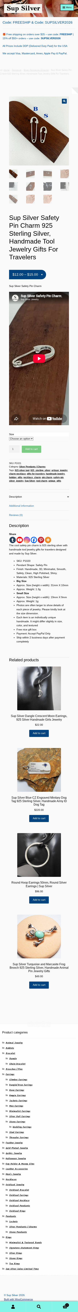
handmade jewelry (55, 474)
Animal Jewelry (14, 1043)
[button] (64, 101)
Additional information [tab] (21, 505)
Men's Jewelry (13, 1174)
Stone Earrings (17, 1121)
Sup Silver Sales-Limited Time (22, 1269)
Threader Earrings (18, 1137)
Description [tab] (15, 496)
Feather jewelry (14, 1143)
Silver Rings (15, 1253)
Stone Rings (15, 1258)
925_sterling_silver (40, 470)
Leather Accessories (17, 1169)
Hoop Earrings (16, 1090)
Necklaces (11, 1179)
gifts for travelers (36, 474)
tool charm (41, 481)
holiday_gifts (15, 477)
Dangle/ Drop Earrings (20, 1085)
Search (39, 1306)
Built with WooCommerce (18, 1299)
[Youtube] (20, 540)
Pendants (16, 70)
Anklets (10, 1048)
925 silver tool (22, 470)
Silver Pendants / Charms (36, 70)
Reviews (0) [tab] (16, 515)
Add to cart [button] (39, 733)
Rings (8, 1237)
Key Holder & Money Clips (20, 1164)
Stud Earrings (16, 1132)
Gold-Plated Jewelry (17, 1148)
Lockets (13, 1221)
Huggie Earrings (17, 1095)
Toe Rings (14, 1263)
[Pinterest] (41, 540)
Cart (60, 1304)
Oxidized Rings (17, 1211)
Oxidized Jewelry (15, 1184)
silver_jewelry (16, 481)
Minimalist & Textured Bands (25, 1242)
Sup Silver (30, 481)
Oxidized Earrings (18, 1195)
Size (11, 434)
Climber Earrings (18, 1079)
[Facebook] (34, 540)
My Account (13, 1306)
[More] (48, 540)
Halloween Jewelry (16, 1158)
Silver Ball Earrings (19, 1116)
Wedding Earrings (22, 1127)
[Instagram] (27, 540)
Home (6, 70)
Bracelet (10, 1053)
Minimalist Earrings (19, 1111)
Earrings (10, 1074)
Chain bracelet (17, 1064)
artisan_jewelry (59, 470)
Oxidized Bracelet (19, 1190)
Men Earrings (16, 1106)
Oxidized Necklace (19, 1200)
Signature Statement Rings (24, 1248)
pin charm (47, 477)
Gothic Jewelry (14, 1153)
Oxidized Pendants (19, 1205)
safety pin (58, 477)
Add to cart (31, 449)
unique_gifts (54, 481)
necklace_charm (32, 477)
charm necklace (17, 474)
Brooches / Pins (14, 1069)
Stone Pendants (18, 1232)
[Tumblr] (12, 540)
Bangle (13, 1058)
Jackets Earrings (18, 1100)
